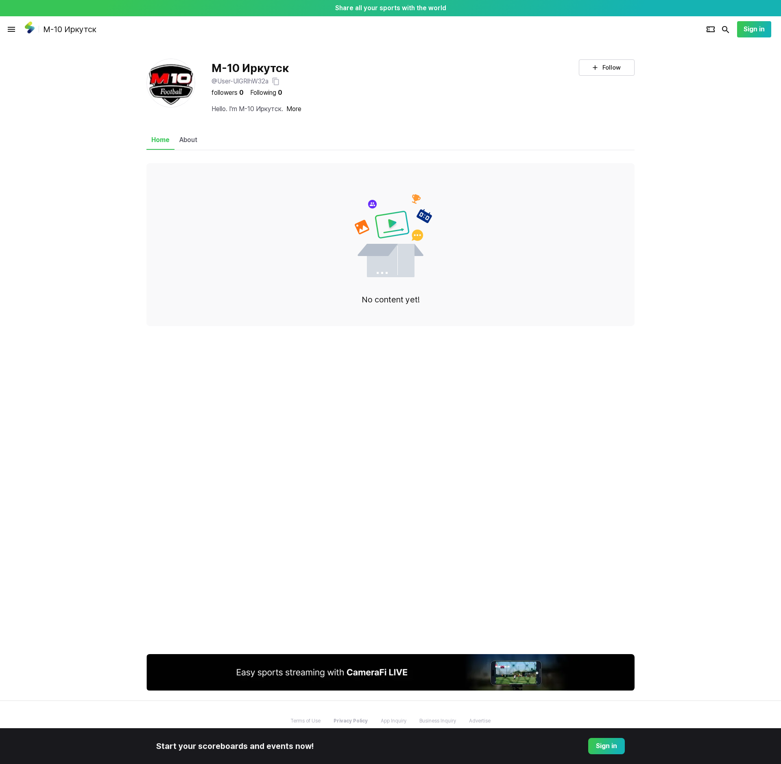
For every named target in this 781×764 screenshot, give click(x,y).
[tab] (160, 140)
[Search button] (726, 29)
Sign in (754, 29)
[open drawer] (11, 29)
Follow (611, 67)
